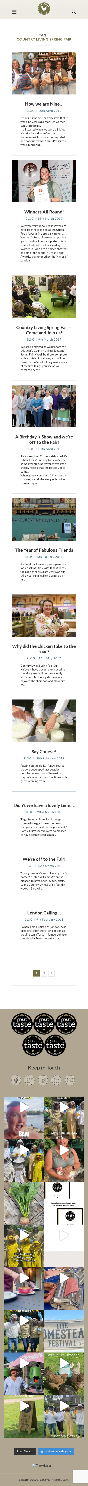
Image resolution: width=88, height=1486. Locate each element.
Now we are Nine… (44, 103)
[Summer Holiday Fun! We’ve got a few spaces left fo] (24, 1235)
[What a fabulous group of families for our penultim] (24, 1150)
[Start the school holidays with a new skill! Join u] (64, 1235)
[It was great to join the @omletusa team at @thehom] (24, 1363)
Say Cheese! (44, 751)
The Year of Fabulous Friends (44, 550)
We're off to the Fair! (44, 859)
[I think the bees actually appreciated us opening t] (24, 1320)
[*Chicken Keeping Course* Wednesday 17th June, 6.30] (64, 1363)
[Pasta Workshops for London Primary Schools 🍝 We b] (64, 1278)
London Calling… (44, 912)
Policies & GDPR (60, 1479)
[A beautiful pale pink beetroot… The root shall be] (24, 1192)
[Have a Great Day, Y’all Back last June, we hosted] (64, 1320)
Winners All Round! (44, 211)
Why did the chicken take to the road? (44, 648)
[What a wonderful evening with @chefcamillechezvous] (24, 1278)
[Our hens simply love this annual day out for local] (24, 1405)
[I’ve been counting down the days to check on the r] (64, 1192)
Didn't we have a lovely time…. (44, 805)
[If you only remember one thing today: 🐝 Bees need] (64, 1405)
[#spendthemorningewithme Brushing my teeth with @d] (24, 1107)
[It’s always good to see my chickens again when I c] (64, 1150)
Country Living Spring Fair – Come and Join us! (44, 330)
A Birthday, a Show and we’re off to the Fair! (44, 439)
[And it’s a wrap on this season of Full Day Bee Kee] (64, 1107)
